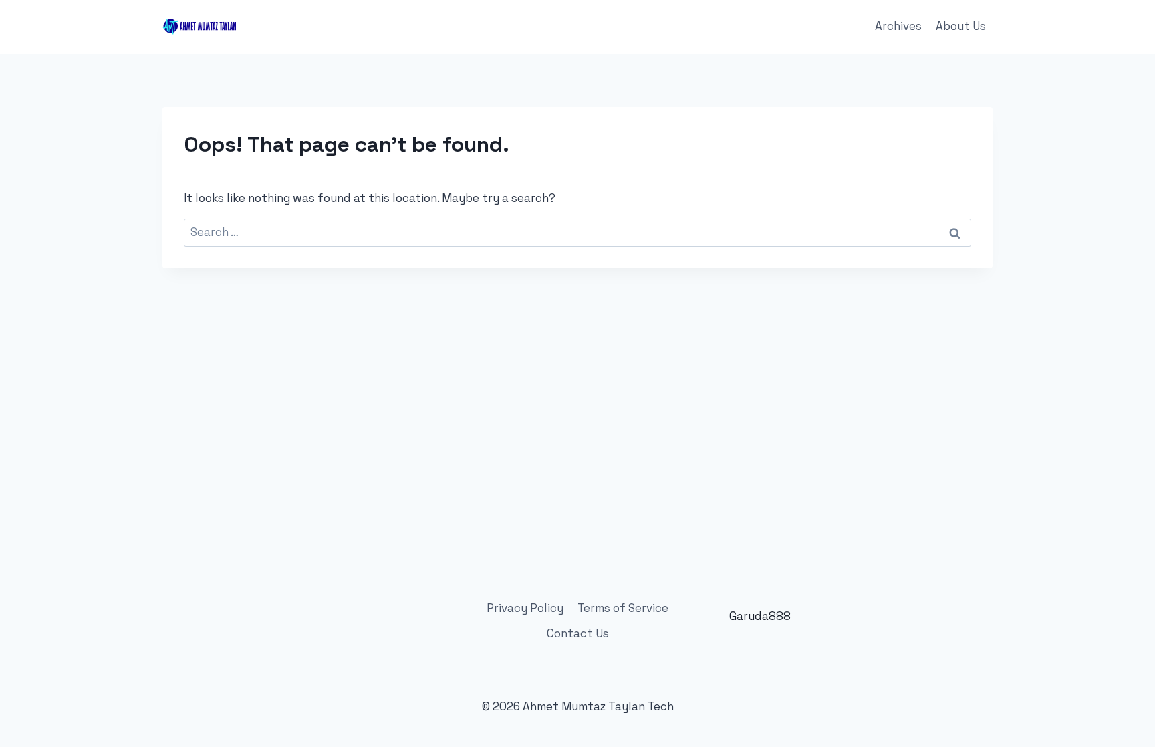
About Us (961, 26)
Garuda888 (760, 616)
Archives (898, 26)
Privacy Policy (525, 608)
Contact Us (578, 633)
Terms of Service (623, 608)
